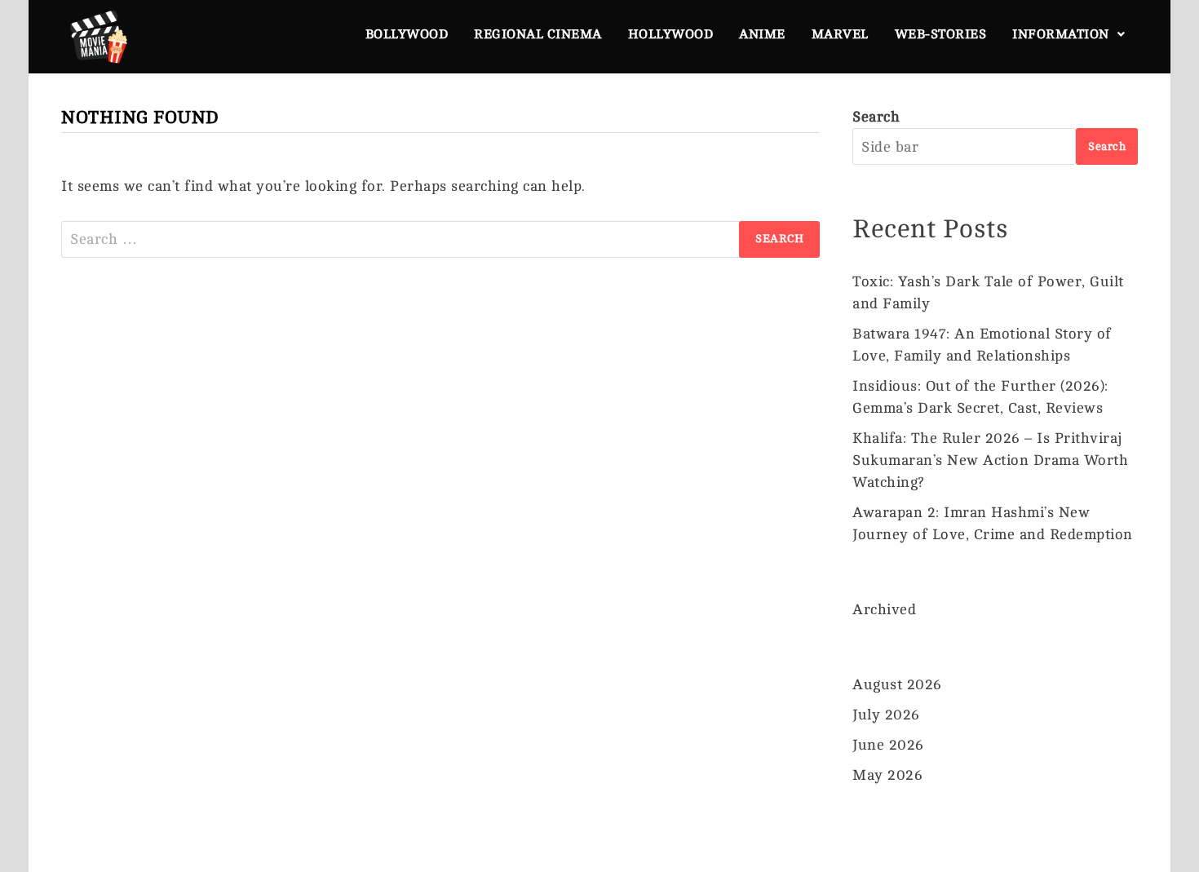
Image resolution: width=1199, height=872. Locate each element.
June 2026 (888, 745)
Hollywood (671, 34)
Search (876, 116)
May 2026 (887, 775)
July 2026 (886, 714)
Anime (762, 34)
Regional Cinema (538, 34)
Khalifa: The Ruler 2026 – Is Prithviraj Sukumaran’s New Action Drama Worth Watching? (990, 460)
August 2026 (897, 684)
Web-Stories (941, 34)
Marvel (840, 34)
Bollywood (407, 34)
